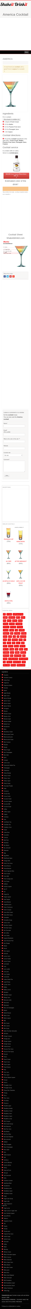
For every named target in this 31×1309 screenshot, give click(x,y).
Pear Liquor (6, 1074)
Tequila (5, 658)
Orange (12, 649)
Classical (5, 630)
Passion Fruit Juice (15, 127)
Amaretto (6, 675)
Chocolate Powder (8, 786)
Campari (6, 760)
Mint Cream (6, 1023)
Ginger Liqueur (7, 896)
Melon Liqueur (7, 1018)
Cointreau (6, 817)
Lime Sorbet (7, 974)
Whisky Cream (7, 1252)
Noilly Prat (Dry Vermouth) (10, 1031)
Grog (9, 639)
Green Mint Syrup (8, 915)
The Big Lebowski (13, 658)
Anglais (5, 617)
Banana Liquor (7, 719)
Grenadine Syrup (8, 920)
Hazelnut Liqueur (8, 925)
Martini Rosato (7, 1013)
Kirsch (5, 948)
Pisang (5, 1093)
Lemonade (6, 964)
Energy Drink (7, 860)
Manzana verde (7, 1000)
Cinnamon (6, 791)
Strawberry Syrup (8, 1193)
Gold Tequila (7, 899)
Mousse (16, 646)
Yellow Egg (6, 1290)
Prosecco (6, 1103)
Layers (18, 642)
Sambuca (6, 1160)
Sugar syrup (7, 1208)
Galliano (6, 884)
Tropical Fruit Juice (8, 1234)
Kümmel (6, 953)
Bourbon (15, 620)
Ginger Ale (6, 894)
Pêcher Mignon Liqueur (9, 1077)
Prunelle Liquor (7, 1105)
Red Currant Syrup (8, 1123)
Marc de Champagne (9, 1007)
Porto (25, 649)
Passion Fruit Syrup (9, 1051)
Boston (9, 620)
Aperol (5, 690)
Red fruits (23, 652)
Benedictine (7, 726)
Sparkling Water (8, 1183)
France (5, 636)
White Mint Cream (8, 1267)
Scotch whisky (7, 1165)
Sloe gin (6, 1172)
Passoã (5, 1054)
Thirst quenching (23, 658)
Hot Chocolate (7, 930)
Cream (5, 829)
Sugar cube (6, 1201)
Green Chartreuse (8, 907)
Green (4, 639)
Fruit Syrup (6, 881)
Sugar (5, 1196)
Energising (17, 633)
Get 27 (5, 889)
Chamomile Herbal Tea (9, 765)
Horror (20, 639)
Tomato (5, 1228)
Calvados (12, 623)
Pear (5, 1069)
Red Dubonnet (7, 1126)
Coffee (5, 809)
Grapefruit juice (7, 904)
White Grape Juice (8, 1262)
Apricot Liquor (7, 703)
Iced (4, 642)
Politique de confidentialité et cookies (11, 1306)
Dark (12, 633)
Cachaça (5, 623)
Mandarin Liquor (8, 995)
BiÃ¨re (18, 617)
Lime (5, 966)
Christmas (19, 627)
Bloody (23, 617)
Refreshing (6, 655)
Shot (24, 655)
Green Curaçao (7, 909)
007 (4, 614)
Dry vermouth (7, 847)
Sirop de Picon (7, 1170)
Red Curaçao (7, 1121)
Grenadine (6, 917)
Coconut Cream (7, 798)
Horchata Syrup (7, 927)
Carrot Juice (7, 762)
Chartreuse (6, 627)
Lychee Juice (7, 984)
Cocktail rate (7, 452)
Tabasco (6, 1218)
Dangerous (6, 633)
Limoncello (6, 976)
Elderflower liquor (8, 858)
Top (4, 662)
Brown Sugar (7, 749)
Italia (13, 642)
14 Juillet (9, 614)
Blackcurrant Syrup (8, 739)
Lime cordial (7, 969)
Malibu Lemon (7, 989)
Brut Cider (6, 755)
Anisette (6, 688)
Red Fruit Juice (7, 1129)
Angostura (6, 682)
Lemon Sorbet (7, 958)
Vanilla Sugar (7, 1236)
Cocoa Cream (7, 796)
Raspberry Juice (8, 1113)
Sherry (5, 1167)
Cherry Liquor (7, 780)
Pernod (5, 1080)
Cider (5, 788)
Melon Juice (7, 1015)
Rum (12, 655)
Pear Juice (6, 1072)
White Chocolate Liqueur (10, 1254)
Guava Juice (7, 922)
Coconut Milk (7, 804)
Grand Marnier (7, 902)
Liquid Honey (7, 982)
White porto (6, 1270)
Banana (5, 711)
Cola (16, 630)
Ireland (9, 642)
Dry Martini (6, 845)
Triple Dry (9, 662)
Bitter (5, 729)
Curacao (6, 837)
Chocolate (13, 627)
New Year (22, 646)
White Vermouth (8, 1277)
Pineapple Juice (14, 129)
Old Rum (6, 1033)
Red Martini (6, 1131)
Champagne (19, 623)
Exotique (24, 633)
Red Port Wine (7, 1134)
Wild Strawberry (8, 1280)
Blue (4, 620)
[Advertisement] (15, 34)
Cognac (10, 132)
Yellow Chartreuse (8, 1288)
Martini (5, 646)
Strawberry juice (8, 1188)
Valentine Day (17, 662)
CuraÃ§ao (21, 630)
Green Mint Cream (8, 912)
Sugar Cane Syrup (8, 1198)
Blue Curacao (7, 742)
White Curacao (7, 1257)
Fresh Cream (15, 122)
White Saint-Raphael (9, 1275)
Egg (5, 853)
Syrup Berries (7, 1215)
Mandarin (6, 992)
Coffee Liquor (7, 811)
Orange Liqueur (7, 1041)
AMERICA (8, 59)
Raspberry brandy (8, 1108)
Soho (5, 1178)
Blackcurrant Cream (9, 734)
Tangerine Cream (8, 1221)
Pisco (5, 1095)
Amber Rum (7, 680)
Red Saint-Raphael (8, 1136)
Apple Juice (7, 695)
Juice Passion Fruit (8, 940)
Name (5, 423)
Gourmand (23, 636)
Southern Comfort (8, 1180)
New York (5, 649)
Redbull (17, 652)
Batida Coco (7, 724)
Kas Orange (7, 943)
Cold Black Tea (7, 822)
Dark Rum (6, 840)
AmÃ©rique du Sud (18, 614)
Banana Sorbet (7, 721)
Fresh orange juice (8, 878)
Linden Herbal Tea (8, 979)
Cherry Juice (7, 778)
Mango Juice (7, 997)
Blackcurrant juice (8, 737)
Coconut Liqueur (8, 801)
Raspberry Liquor (8, 1116)
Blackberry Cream (8, 731)
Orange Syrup (7, 1044)
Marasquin (6, 1005)
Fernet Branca (7, 866)
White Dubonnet (8, 1259)
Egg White (6, 855)
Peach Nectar (7, 1067)
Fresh (10, 636)
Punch (12, 652)
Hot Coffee (6, 933)
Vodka (23, 662)
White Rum (6, 1272)
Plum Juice (6, 1098)
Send (7, 475)
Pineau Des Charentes (9, 1090)
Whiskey (13, 665)
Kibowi (5, 945)
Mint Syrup (6, 1028)
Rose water (6, 1149)
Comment (6, 459)
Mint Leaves (7, 1025)
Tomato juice (7, 1231)
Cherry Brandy (7, 773)
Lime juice (6, 971)
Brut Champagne (8, 752)
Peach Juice (7, 1062)
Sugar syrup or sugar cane (10, 1210)
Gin (18, 636)
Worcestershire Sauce (9, 1285)
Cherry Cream (7, 775)
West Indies (6, 665)
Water (5, 1246)
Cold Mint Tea (7, 824)
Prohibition (6, 652)
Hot (25, 639)
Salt (5, 1157)
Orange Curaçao (8, 1036)
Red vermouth (7, 1139)
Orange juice (7, 1038)
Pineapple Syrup (8, 1087)
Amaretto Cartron (8, 677)
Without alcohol (21, 665)
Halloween (14, 639)
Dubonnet (6, 850)
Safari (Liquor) (7, 1154)
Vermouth (6, 1241)
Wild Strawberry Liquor (9, 1283)
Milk (5, 1020)
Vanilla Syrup (7, 1239)
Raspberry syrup (8, 1118)
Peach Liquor (7, 1064)
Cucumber (6, 835)
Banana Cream (7, 713)
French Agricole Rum (9, 871)
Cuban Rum (7, 832)
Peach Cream (7, 1059)
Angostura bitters (8, 685)
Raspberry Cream (8, 1111)
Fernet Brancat (7, 868)
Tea (5, 1223)
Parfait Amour (7, 1046)
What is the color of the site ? (12, 439)
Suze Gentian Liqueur (9, 1213)
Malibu (11, 124)
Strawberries (7, 1185)
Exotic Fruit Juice (8, 863)
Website (6, 445)
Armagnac (6, 708)
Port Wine (6, 1100)
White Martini (7, 1264)
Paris (16, 649)
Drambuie (6, 842)
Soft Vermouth (7, 1175)
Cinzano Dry (7, 793)
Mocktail (11, 646)
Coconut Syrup (7, 806)
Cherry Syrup (7, 783)
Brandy (20, 620)
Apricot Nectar (7, 706)
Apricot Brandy (7, 698)
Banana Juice (7, 716)
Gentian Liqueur (8, 886)
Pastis (21, 649)
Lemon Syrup (7, 961)
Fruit (14, 636)
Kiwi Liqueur (7, 951)
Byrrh (5, 757)
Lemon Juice (7, 956)
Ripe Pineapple (7, 1144)
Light (23, 642)
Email (7, 431)
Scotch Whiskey (8, 1162)
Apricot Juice (7, 700)
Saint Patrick (18, 655)
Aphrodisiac (12, 617)
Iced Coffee (6, 935)
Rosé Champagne (8, 1147)
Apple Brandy (7, 693)
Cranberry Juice (8, 827)
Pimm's (5, 1082)
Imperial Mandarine (8, 938)
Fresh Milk (6, 876)
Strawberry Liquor (8, 1191)
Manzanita (6, 1002)
